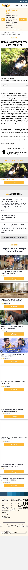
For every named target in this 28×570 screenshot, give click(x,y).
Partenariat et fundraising (5, 528)
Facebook (13, 519)
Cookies (13, 541)
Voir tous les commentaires (14, 239)
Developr (8, 549)
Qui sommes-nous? (20, 520)
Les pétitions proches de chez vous (5, 533)
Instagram (14, 523)
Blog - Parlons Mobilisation (5, 523)
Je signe (23, 19)
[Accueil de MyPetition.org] (6, 5)
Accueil (15, 5)
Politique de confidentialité (21, 540)
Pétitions (8, 32)
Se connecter (23, 2)
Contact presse (20, 524)
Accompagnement (6, 525)
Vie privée (8, 540)
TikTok (13, 525)
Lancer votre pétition (4, 519)
